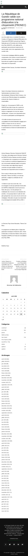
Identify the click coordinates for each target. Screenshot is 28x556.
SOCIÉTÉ (4, 342)
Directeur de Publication (9, 27)
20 (14, 311)
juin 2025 (4, 391)
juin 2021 (4, 504)
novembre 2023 (5, 436)
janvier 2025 (5, 403)
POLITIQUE (4, 339)
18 (7, 311)
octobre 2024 (5, 410)
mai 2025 (4, 394)
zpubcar (4, 346)
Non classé (4, 337)
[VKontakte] (18, 544)
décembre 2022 (5, 462)
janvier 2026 (5, 375)
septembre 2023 (6, 441)
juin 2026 (4, 363)
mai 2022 (4, 478)
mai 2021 (4, 506)
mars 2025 (4, 399)
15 (21, 308)
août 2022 (4, 471)
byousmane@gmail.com (14, 540)
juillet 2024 (4, 417)
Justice (3, 332)
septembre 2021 (6, 497)
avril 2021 (4, 508)
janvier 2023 (5, 459)
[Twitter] (9, 544)
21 (17, 311)
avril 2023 (4, 452)
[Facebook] (5, 544)
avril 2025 (4, 396)
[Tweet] (21, 33)
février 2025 (5, 401)
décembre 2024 (5, 406)
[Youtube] (22, 544)
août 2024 (4, 415)
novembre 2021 (5, 492)
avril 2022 (4, 480)
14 (17, 308)
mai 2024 (4, 422)
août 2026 (4, 359)
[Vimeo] (14, 544)
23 (24, 311)
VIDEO (3, 344)
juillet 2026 (4, 361)
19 (11, 311)
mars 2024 (4, 427)
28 (17, 314)
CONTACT (4, 328)
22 (21, 311)
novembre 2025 (5, 380)
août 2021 (4, 499)
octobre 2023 (5, 438)
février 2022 (5, 485)
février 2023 (5, 457)
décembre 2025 (5, 377)
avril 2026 (4, 368)
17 (3, 311)
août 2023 (4, 443)
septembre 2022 (6, 469)
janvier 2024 (5, 431)
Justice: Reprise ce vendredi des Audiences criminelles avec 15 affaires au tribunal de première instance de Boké (8, 265)
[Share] (11, 33)
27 (14, 314)
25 (7, 314)
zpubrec (4, 349)
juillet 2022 (4, 473)
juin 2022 (4, 476)
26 (11, 314)
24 (3, 314)
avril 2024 (4, 424)
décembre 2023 (5, 434)
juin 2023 (4, 448)
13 (14, 308)
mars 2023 (4, 455)
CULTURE (4, 330)
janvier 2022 (5, 487)
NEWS (3, 335)
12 (11, 308)
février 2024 (5, 429)
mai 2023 (4, 450)
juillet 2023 (4, 445)
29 (21, 314)
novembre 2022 (5, 464)
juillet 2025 (4, 389)
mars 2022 (4, 483)
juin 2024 (4, 420)
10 (3, 308)
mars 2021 (4, 511)
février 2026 (5, 373)
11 (7, 308)
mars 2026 (4, 370)
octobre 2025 (5, 382)
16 (24, 308)
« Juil (3, 319)
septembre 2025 (6, 384)
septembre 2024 (6, 413)
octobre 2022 (5, 466)
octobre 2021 (5, 494)
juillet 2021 (4, 501)
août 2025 (4, 387)
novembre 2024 (5, 408)
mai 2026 (4, 366)
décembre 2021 (5, 490)
